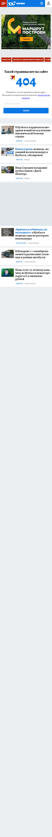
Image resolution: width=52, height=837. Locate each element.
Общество (19, 141)
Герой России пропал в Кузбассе (28, 59)
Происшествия (21, 243)
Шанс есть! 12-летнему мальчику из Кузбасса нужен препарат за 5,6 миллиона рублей (33, 274)
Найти (26, 111)
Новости (6, 59)
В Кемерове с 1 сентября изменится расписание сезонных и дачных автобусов (32, 254)
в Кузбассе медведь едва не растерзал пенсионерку (32, 234)
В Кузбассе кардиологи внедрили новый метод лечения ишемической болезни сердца (33, 132)
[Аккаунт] (48, 3)
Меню (3, 3)
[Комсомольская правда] (16, 3)
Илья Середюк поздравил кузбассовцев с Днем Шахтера (31, 170)
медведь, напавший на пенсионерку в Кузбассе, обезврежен (32, 152)
